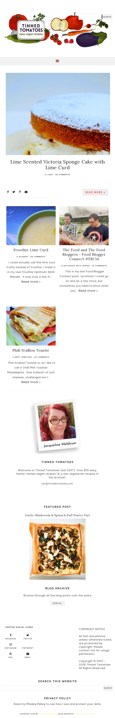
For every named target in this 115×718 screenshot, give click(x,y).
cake (50, 175)
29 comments (37, 257)
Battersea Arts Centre (77, 266)
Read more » (95, 192)
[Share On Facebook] (8, 192)
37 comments (99, 266)
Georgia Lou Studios (85, 714)
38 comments (62, 175)
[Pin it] (20, 192)
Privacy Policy (36, 704)
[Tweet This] (13, 192)
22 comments (41, 357)
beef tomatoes (23, 357)
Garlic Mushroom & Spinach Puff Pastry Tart (57, 515)
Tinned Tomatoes (47, 714)
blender (23, 257)
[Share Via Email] (26, 192)
